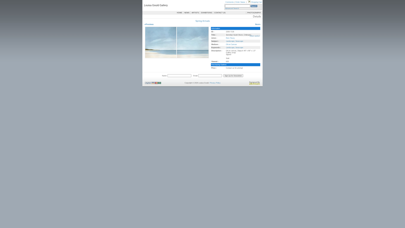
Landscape (230, 47)
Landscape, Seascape (234, 41)
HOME (179, 13)
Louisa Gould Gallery (156, 5)
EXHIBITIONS (206, 13)
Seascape (239, 47)
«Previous (149, 24)
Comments (229, 2)
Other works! (255, 36)
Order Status (240, 2)
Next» (258, 24)
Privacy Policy (215, 83)
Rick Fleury (230, 38)
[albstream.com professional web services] (254, 84)
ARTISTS (195, 13)
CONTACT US (219, 13)
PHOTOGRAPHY (254, 13)
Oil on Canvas (231, 44)
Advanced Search (232, 8)
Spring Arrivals (202, 21)
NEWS (186, 13)
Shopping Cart (256, 2)
